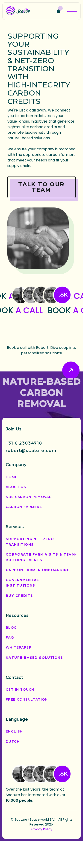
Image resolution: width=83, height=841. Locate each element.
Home (12, 477)
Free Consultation (27, 699)
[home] (18, 11)
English (14, 731)
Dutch (13, 741)
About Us (16, 487)
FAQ (10, 637)
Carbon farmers (24, 507)
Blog (11, 627)
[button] (60, 11)
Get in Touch (20, 689)
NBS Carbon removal (28, 497)
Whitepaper (19, 647)
